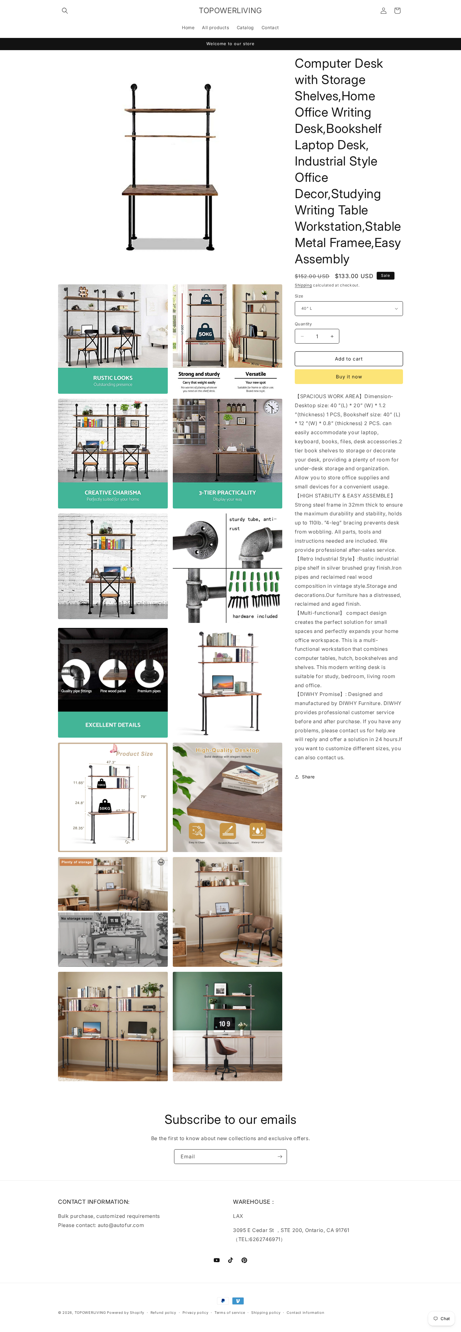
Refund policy (163, 1312)
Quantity (303, 323)
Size (299, 295)
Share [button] (308, 776)
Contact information (305, 1312)
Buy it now (349, 377)
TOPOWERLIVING (90, 1312)
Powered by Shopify (125, 1312)
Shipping (303, 285)
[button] (65, 11)
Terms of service (230, 1312)
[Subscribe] (280, 1156)
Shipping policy (266, 1312)
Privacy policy (196, 1312)
